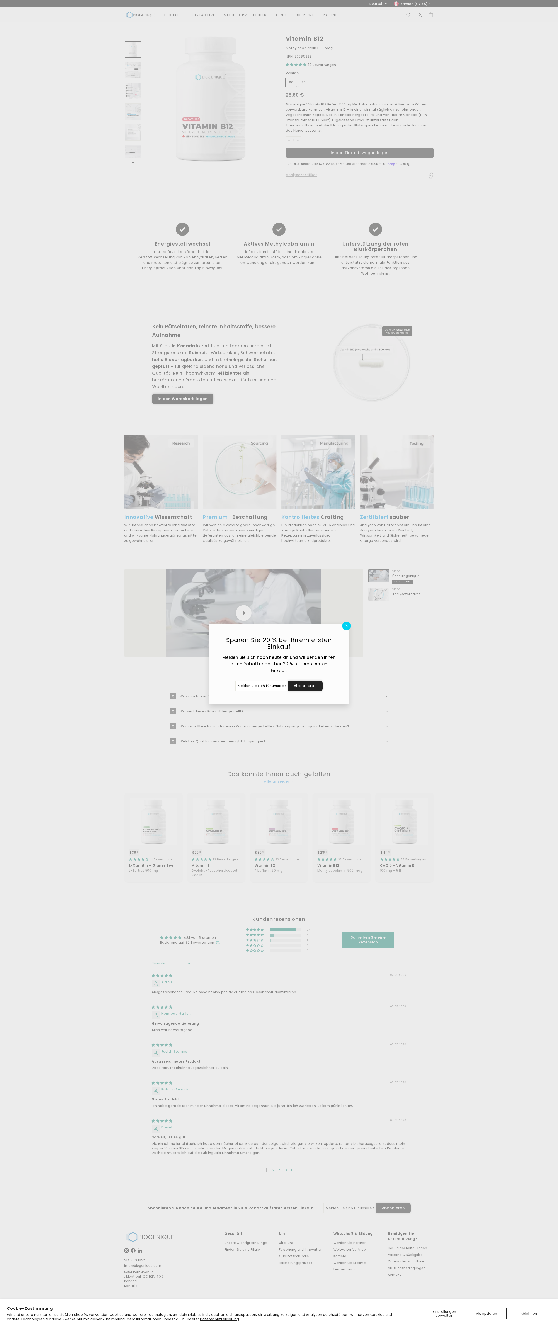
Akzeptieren (486, 1313)
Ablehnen (529, 1313)
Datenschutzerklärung (219, 1319)
